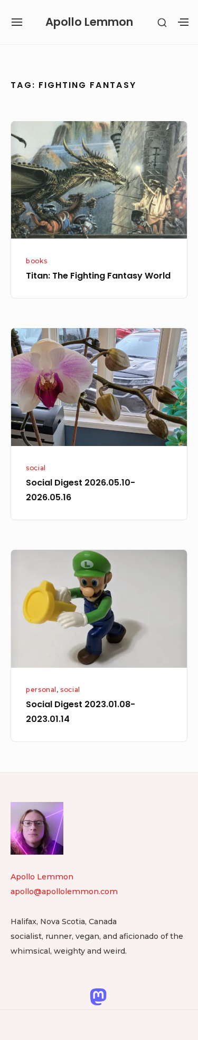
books (36, 261)
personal (41, 690)
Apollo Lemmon (89, 21)
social (36, 468)
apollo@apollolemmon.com (64, 891)
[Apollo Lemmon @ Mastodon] (98, 996)
